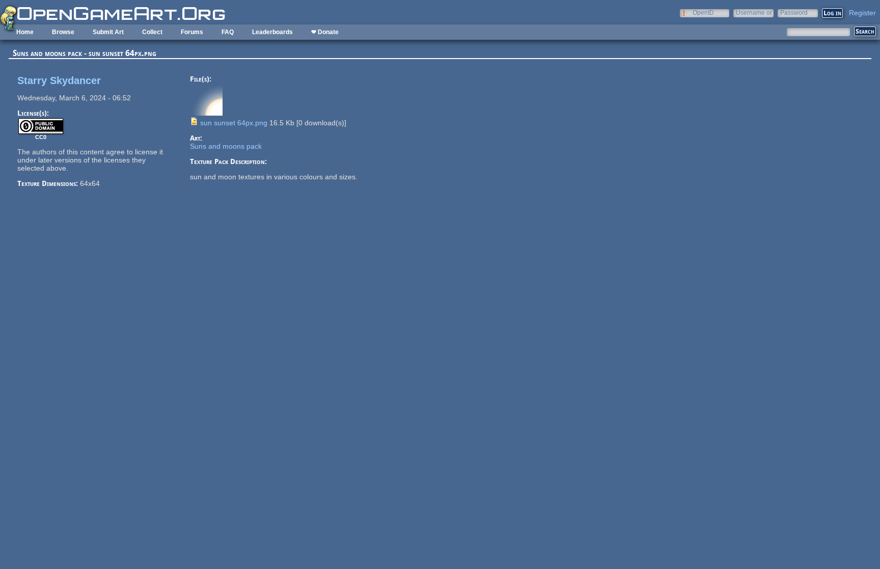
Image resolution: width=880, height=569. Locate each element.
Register (862, 13)
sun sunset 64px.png (233, 123)
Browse (63, 32)
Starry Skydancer (59, 80)
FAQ (228, 32)
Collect (152, 32)
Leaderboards (272, 32)
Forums (192, 32)
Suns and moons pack (226, 146)
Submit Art (108, 32)
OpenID (703, 12)
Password (794, 12)
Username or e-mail (754, 12)
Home (25, 32)
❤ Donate (325, 32)
